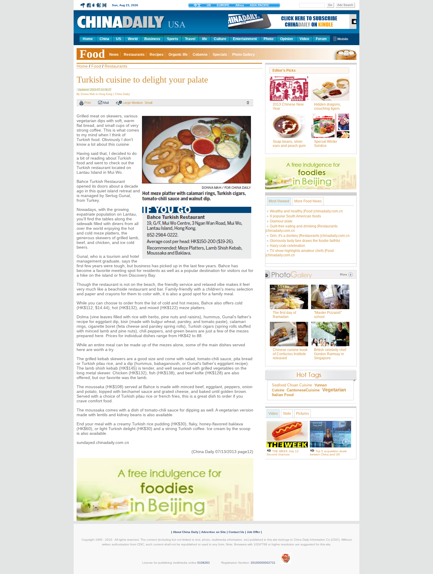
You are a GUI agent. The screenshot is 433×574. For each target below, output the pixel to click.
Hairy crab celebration (287, 246)
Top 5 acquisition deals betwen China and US (328, 453)
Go (330, 4)
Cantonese (296, 390)
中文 (197, 5)
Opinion (286, 39)
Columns (200, 55)
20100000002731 (263, 562)
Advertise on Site (213, 532)
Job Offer (253, 532)
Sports (172, 39)
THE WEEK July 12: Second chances (283, 453)
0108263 (203, 562)
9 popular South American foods (295, 216)
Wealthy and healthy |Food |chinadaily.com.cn (306, 211)
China (104, 39)
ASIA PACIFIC (259, 5)
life (204, 39)
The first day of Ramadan (284, 315)
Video (304, 39)
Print (87, 102)
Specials (220, 55)
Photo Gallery (243, 55)
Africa (239, 5)
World (133, 39)
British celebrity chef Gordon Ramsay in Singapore (330, 354)
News (114, 55)
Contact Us (236, 532)
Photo (268, 39)
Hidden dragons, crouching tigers (327, 106)
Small (148, 102)
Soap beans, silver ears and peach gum (289, 144)
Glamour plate (281, 221)
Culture (220, 39)
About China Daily (186, 532)
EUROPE (223, 5)
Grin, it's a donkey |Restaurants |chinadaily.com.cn (310, 236)
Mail (106, 102)
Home (88, 39)
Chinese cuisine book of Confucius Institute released (290, 354)
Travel (190, 39)
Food (92, 53)
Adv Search (345, 4)
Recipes (156, 55)
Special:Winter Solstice (325, 144)
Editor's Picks (284, 70)
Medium (137, 102)
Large (127, 102)
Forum (321, 39)
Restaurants (134, 55)
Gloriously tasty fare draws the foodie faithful (305, 241)
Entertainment (245, 39)
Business (152, 39)
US (209, 5)
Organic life (178, 55)
